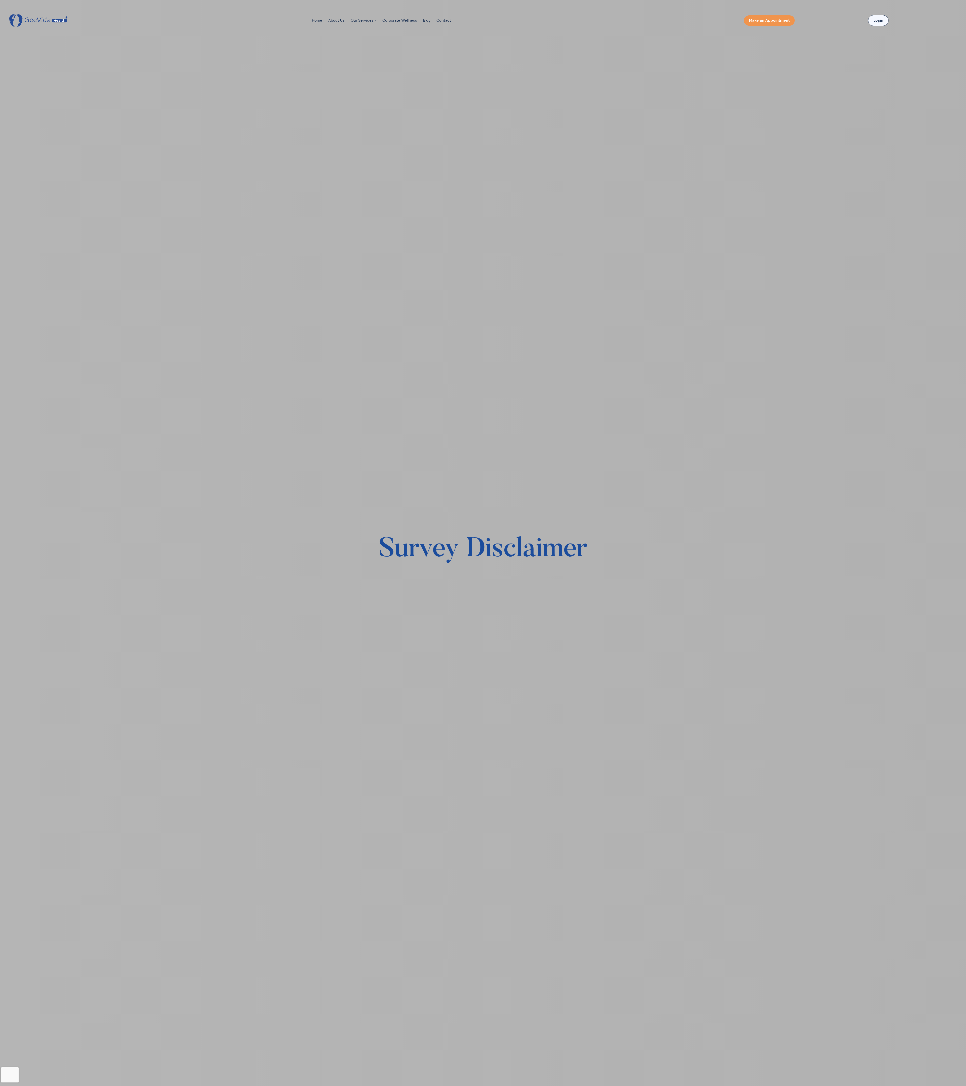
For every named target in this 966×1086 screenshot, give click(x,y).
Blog (426, 20)
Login (878, 20)
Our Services (362, 20)
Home (317, 20)
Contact (443, 20)
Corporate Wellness (399, 20)
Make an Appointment (769, 20)
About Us (336, 20)
